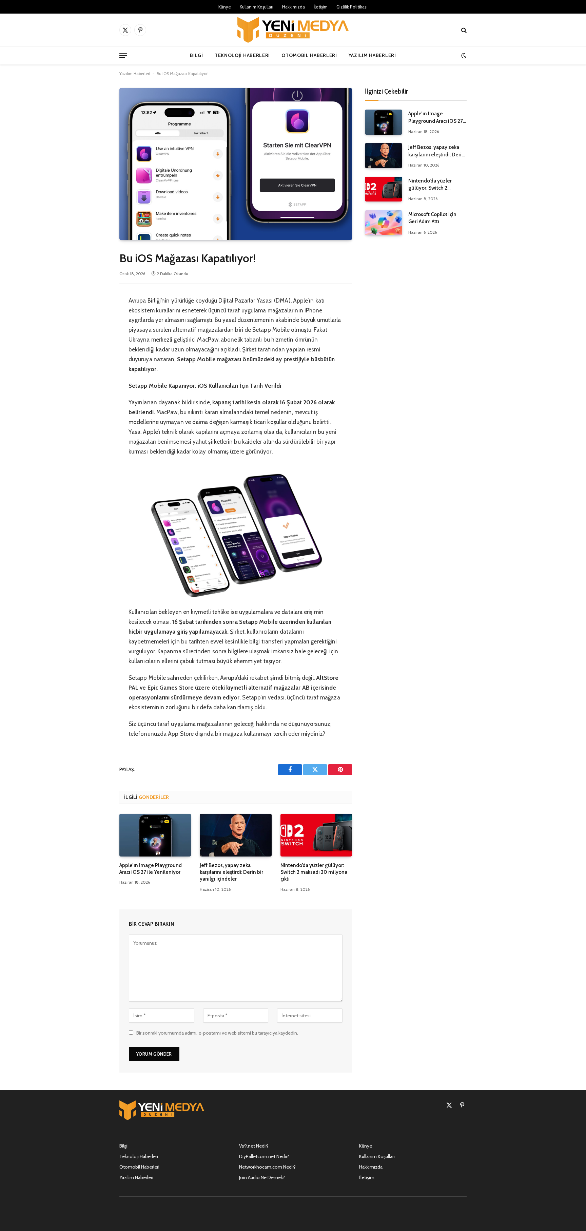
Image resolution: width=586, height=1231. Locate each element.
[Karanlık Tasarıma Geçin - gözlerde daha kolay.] (463, 55)
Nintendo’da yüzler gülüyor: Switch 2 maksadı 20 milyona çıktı (313, 872)
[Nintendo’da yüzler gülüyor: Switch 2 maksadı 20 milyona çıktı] (316, 835)
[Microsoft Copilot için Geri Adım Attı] (383, 222)
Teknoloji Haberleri (242, 55)
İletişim (321, 6)
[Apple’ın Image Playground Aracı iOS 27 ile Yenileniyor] (155, 835)
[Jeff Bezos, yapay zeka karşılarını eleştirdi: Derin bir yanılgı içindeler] (235, 835)
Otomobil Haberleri (309, 55)
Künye (224, 6)
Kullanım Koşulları (256, 6)
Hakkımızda (293, 6)
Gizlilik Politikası (352, 6)
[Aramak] (463, 30)
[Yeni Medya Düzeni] (293, 30)
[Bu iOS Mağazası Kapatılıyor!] (235, 164)
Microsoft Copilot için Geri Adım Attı (432, 218)
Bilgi (196, 55)
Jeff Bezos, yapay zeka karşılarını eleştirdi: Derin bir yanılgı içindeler (231, 872)
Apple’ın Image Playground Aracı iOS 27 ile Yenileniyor (150, 868)
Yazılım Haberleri (372, 55)
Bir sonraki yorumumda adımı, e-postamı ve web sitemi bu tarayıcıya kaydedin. (217, 1033)
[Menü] (123, 55)
